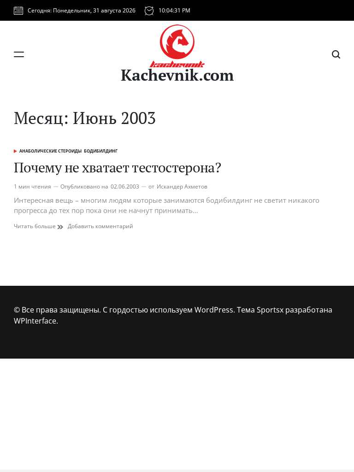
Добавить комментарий (100, 226)
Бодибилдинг (101, 151)
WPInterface (35, 321)
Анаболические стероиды (50, 151)
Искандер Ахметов (182, 186)
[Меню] (19, 54)
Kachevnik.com (177, 75)
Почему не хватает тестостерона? (117, 167)
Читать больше (38, 226)
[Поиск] (336, 54)
